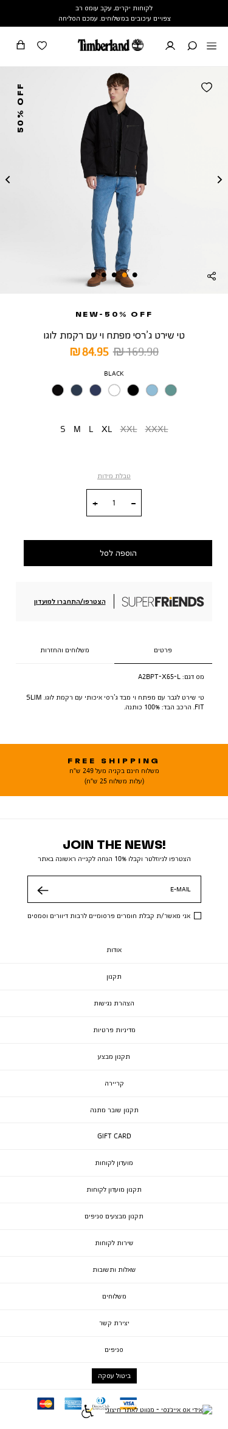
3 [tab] (114, 274)
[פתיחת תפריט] (211, 46)
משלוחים (114, 1296)
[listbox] (114, 393)
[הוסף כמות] (95, 503)
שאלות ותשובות (114, 1269)
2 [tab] (124, 274)
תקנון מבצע (114, 1056)
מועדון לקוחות (114, 1162)
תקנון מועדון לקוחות (114, 1189)
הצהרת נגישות (114, 1003)
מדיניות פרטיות (114, 1029)
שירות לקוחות (114, 1242)
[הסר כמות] (133, 503)
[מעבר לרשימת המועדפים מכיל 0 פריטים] (42, 46)
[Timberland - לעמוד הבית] (110, 45)
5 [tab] (93, 274)
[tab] (163, 650)
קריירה (114, 1083)
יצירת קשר (114, 1323)
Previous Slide (8, 180)
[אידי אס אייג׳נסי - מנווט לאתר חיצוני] (158, 1413)
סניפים (114, 1349)
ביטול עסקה (114, 1375)
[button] (192, 46)
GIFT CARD (114, 1136)
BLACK (114, 373)
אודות (114, 949)
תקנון (114, 976)
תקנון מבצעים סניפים (114, 1216)
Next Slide (220, 180)
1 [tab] (135, 274)
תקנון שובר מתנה (114, 1110)
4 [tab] (103, 274)
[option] (57, 390)
